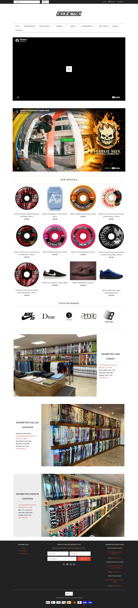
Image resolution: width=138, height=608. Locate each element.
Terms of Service (23, 553)
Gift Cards (103, 26)
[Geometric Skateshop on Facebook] (64, 564)
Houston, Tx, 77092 (105, 367)
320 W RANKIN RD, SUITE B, (27, 505)
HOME (17, 26)
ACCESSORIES (87, 26)
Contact (23, 548)
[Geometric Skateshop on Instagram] (70, 564)
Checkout (120, 1)
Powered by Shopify (77, 597)
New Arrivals (69, 179)
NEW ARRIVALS (29, 26)
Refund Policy (23, 551)
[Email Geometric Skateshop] (74, 564)
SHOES (73, 26)
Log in (104, 1)
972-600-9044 (20, 449)
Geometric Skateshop (65, 597)
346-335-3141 (104, 378)
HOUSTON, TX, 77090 (25, 507)
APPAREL (60, 26)
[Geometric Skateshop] (69, 14)
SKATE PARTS (44, 26)
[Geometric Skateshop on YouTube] (67, 564)
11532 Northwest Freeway (108, 365)
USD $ (44, 1)
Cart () (112, 1)
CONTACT (18, 30)
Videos (115, 26)
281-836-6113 (23, 517)
